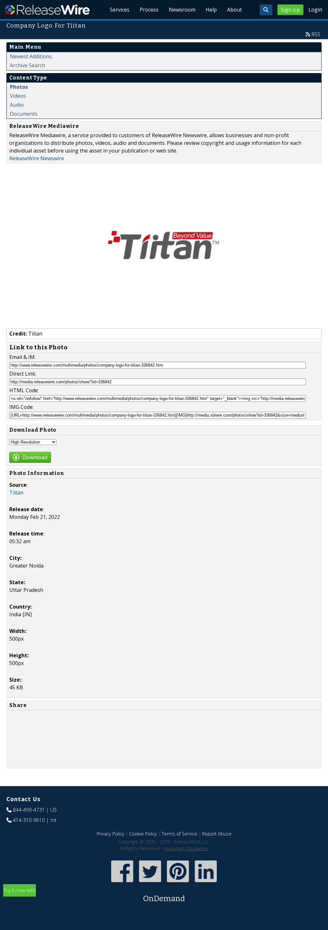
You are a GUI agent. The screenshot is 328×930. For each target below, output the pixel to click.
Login (315, 9)
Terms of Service (179, 834)
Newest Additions (31, 56)
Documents (23, 113)
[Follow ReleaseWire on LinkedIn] (206, 883)
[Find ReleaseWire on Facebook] (122, 883)
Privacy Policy (110, 834)
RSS (315, 34)
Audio (17, 104)
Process (149, 9)
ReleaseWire (47, 9)
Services (119, 9)
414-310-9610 (29, 820)
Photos (19, 86)
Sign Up (290, 9)
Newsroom (182, 9)
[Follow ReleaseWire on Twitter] (150, 883)
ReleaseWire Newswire (36, 158)
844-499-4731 (29, 809)
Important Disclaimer (186, 848)
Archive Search (27, 65)
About (234, 9)
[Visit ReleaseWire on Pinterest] (178, 883)
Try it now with (94, 895)
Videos (18, 95)
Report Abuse (217, 834)
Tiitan (16, 492)
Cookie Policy (143, 834)
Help (211, 9)
